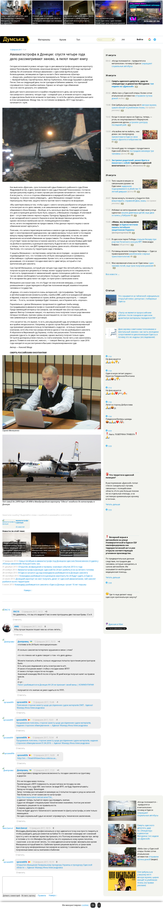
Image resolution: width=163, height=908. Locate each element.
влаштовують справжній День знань (129, 200)
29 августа (111, 175)
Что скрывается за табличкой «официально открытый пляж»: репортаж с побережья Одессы (138, 299)
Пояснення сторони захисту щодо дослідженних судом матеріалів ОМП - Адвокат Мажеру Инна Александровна (55, 706)
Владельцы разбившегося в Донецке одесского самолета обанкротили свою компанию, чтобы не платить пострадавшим (44, 550)
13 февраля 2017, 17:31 (44, 770)
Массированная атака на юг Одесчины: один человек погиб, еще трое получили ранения (110, 20)
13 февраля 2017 (16, 50)
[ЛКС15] (6, 609)
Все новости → (113, 274)
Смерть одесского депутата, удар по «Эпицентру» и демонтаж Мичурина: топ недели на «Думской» (14, 19)
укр (123, 39)
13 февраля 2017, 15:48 (43, 702)
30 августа (111, 75)
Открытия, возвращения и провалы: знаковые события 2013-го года (50, 566)
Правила (42, 895)
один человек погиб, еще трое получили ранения (133, 264)
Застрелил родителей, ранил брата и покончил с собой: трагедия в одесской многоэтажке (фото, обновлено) (78, 19)
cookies (85, 905)
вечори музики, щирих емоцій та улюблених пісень (134, 106)
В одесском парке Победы (124, 239)
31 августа (111, 55)
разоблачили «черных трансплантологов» (131, 255)
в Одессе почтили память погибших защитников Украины (125, 227)
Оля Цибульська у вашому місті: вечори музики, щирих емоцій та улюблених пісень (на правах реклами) (148, 879)
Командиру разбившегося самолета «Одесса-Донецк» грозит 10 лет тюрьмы (50, 584)
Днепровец (23, 641)
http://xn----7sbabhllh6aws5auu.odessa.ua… (37, 758)
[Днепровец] (8, 641)
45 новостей (20, 527)
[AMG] (6, 631)
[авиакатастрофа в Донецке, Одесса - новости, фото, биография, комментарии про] (8, 524)
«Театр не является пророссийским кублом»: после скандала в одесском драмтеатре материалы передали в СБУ (136, 315)
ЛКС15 (16, 611)
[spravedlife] (8, 702)
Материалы (44, 39)
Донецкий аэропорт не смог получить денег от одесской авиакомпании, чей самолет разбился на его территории (49, 580)
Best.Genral (21, 828)
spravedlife (22, 702)
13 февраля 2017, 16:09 (44, 755)
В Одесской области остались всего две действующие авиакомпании (72, 552)
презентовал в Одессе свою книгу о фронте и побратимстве (127, 138)
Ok (93, 905)
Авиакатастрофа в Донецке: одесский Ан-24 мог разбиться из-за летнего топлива (56, 569)
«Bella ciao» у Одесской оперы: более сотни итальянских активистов (132, 94)
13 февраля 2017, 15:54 (43, 737)
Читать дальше (113, 504)
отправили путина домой (148, 858)
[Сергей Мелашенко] (51, 428)
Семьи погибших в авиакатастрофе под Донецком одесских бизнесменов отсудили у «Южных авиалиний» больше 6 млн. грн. (50, 562)
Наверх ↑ (28, 590)
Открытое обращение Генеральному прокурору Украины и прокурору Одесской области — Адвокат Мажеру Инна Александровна (54, 866)
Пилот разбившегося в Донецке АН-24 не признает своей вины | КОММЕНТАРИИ (56, 684)
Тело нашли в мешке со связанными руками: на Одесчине (123, 183)
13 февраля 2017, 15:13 (44, 641)
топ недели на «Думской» (133, 85)
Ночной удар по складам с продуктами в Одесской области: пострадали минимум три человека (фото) (47, 19)
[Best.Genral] (7, 828)
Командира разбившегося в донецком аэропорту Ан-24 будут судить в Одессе (55, 576)
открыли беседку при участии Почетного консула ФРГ (134, 240)
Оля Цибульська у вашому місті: (127, 105)
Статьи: (110, 290)
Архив (62, 39)
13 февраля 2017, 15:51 (43, 719)
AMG (16, 626)
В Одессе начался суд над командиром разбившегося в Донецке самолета (53, 572)
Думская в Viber (116, 624)
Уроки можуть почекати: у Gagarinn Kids (131, 198)
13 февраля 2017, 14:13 (32, 611)
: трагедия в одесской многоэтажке (131, 164)
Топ (78, 39)
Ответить (17, 619)
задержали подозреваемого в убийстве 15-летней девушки (126, 189)
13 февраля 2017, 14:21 (31, 626)
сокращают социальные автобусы (132, 64)
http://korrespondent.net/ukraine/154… (35, 797)
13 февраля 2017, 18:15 (39, 828)
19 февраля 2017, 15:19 (43, 862)
